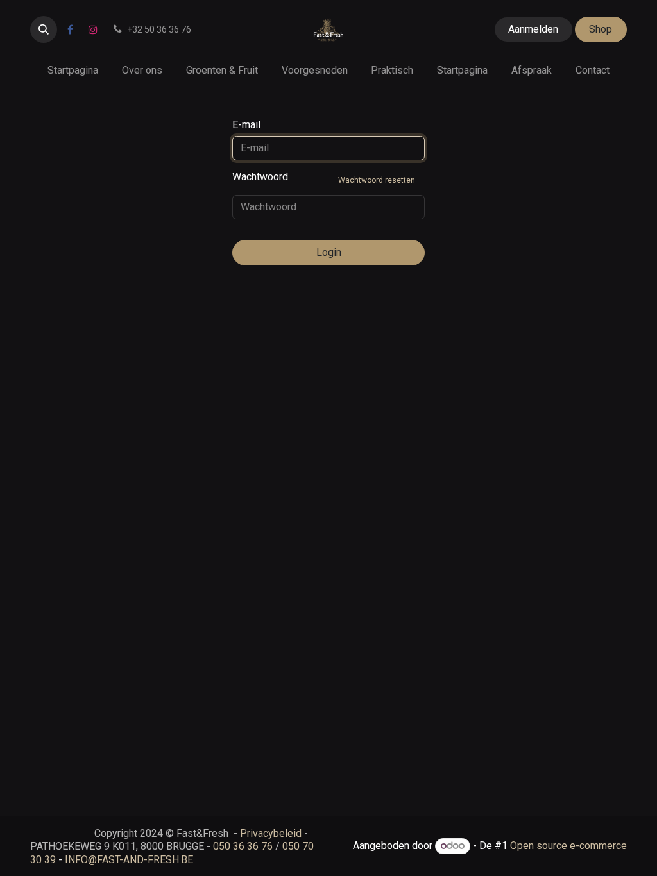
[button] (43, 29)
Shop (600, 29)
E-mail (246, 125)
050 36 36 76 (243, 846)
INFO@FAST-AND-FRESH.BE (129, 860)
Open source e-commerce (568, 845)
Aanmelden (533, 29)
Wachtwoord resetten (376, 180)
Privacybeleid (271, 833)
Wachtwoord (323, 178)
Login (328, 252)
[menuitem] (73, 70)
